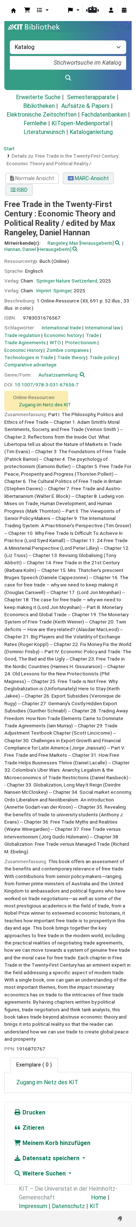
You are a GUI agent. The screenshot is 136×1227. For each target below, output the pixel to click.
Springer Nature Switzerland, (67, 281)
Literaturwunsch (44, 132)
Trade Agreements (25, 342)
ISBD (22, 190)
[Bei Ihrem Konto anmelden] (111, 10)
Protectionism (80, 342)
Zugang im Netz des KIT (45, 404)
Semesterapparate (91, 97)
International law (102, 327)
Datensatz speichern (51, 1158)
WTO (55, 342)
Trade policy (103, 357)
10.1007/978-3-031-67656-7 (47, 384)
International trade (61, 327)
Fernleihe (35, 123)
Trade (92, 335)
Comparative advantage (30, 364)
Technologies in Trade (28, 357)
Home (98, 1197)
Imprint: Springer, (54, 290)
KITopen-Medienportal (80, 123)
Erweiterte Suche (38, 97)
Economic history (63, 335)
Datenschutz (68, 1206)
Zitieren (32, 1127)
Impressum (33, 1206)
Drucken (33, 1112)
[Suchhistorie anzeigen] (124, 10)
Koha (13, 10)
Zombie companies (67, 350)
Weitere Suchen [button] (44, 1173)
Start (9, 148)
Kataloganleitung (91, 132)
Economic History (23, 350)
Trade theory (71, 357)
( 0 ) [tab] (34, 1065)
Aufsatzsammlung (58, 375)
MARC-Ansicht (91, 178)
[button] (27, 10)
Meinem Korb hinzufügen (55, 1142)
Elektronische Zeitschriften (42, 114)
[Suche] (68, 78)
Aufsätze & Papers (85, 105)
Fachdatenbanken (104, 114)
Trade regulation (22, 335)
